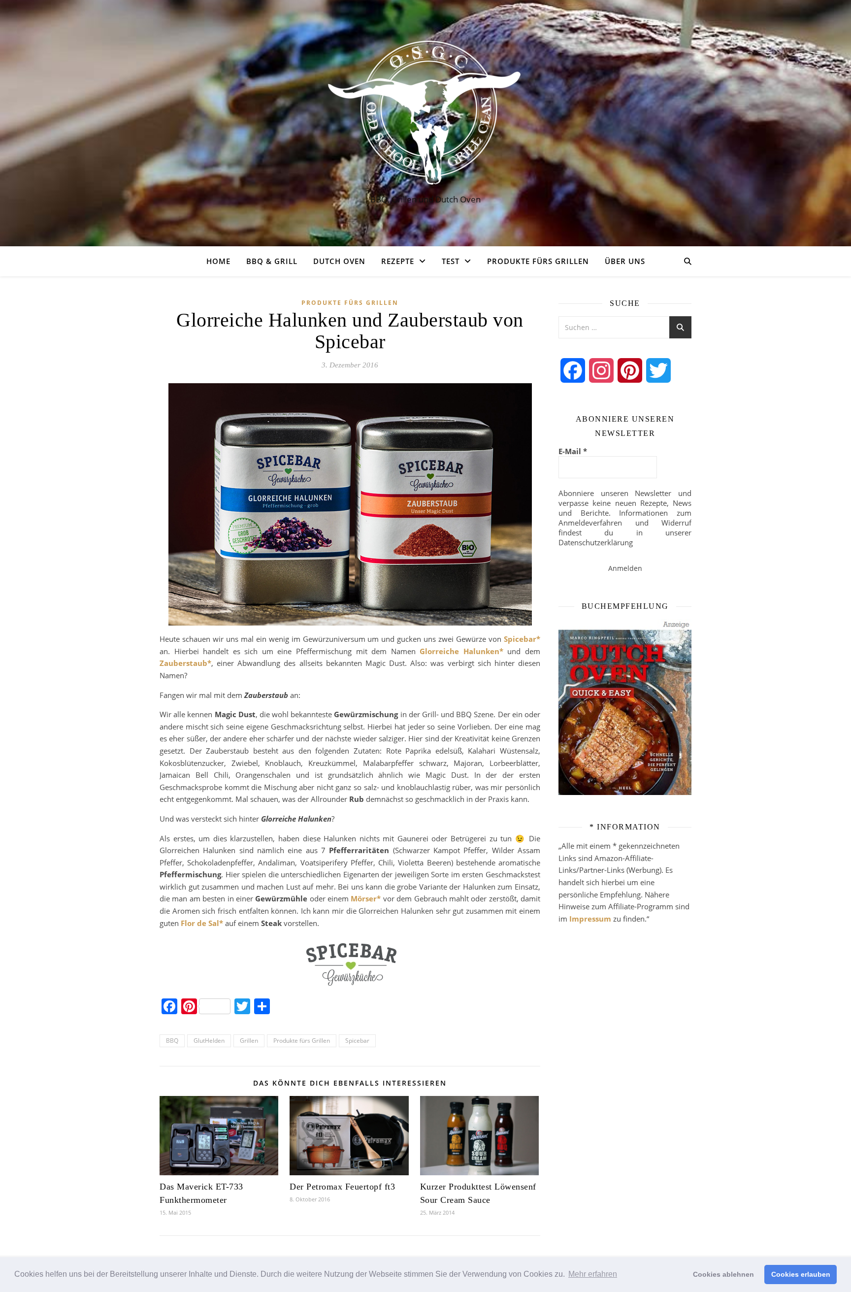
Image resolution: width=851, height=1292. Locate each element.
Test (450, 261)
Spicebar (357, 1040)
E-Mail (572, 451)
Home (218, 261)
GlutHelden (209, 1040)
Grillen (249, 1040)
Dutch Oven (339, 261)
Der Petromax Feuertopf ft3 (342, 1187)
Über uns (625, 261)
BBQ (172, 1040)
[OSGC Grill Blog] (425, 114)
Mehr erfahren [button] (592, 1274)
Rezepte (397, 261)
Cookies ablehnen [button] (723, 1274)
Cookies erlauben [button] (800, 1274)
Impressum (590, 919)
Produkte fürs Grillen (538, 261)
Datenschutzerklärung (595, 542)
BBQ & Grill (271, 261)
